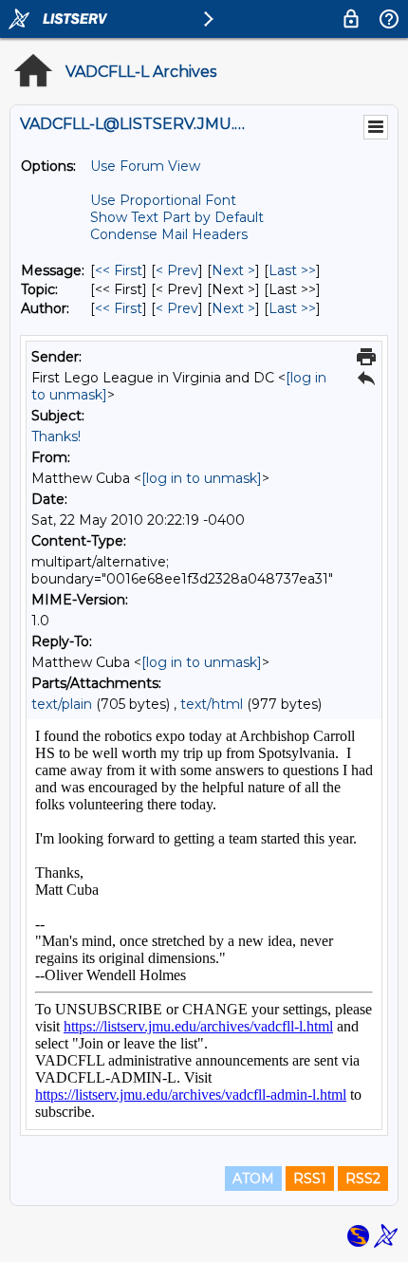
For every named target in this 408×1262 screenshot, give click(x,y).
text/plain (61, 704)
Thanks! (56, 436)
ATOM (253, 1178)
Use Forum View (145, 166)
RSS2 (362, 1178)
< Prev (177, 270)
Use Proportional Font (163, 200)
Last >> (292, 270)
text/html (211, 704)
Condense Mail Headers (169, 234)
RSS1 (309, 1178)
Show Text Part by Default (177, 217)
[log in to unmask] (201, 478)
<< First (118, 270)
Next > (233, 270)
